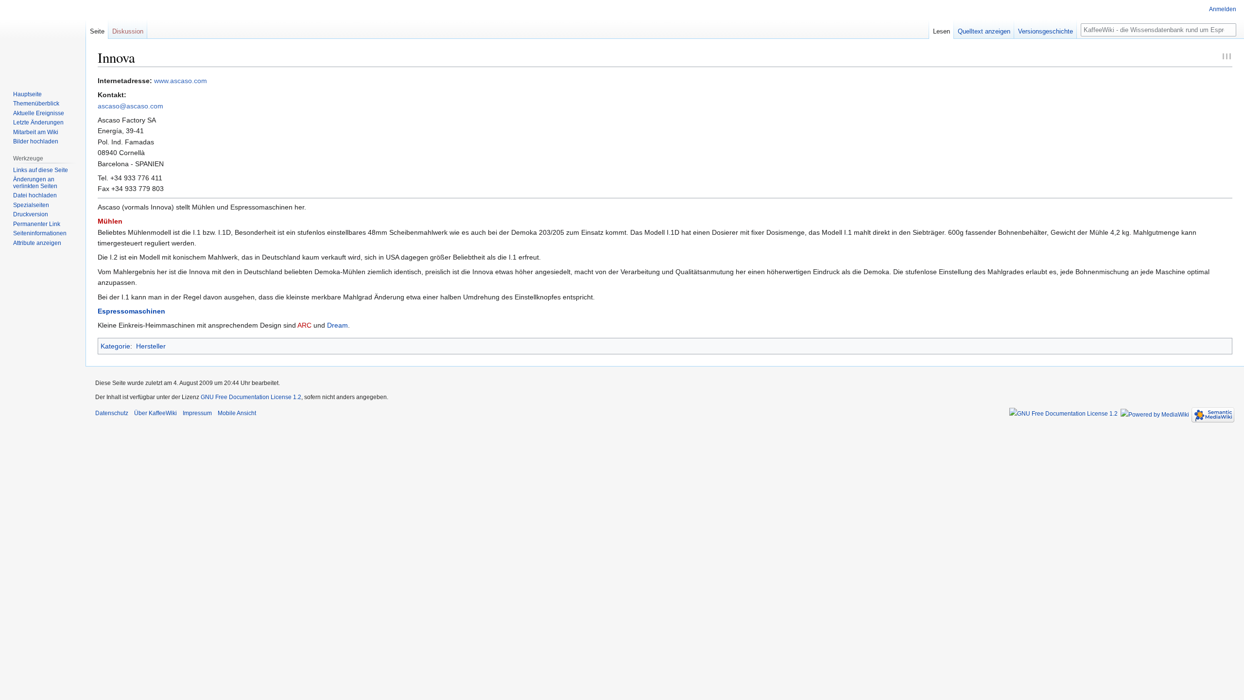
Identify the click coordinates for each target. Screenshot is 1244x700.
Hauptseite (27, 94)
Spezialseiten (31, 205)
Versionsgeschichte (1045, 31)
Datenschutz (111, 413)
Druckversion (30, 214)
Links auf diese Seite (40, 170)
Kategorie (115, 346)
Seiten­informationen (40, 233)
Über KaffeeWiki (155, 413)
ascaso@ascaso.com (130, 106)
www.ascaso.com (180, 81)
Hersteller (151, 346)
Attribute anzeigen (37, 243)
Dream (337, 325)
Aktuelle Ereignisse (38, 113)
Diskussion (127, 31)
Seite (97, 31)
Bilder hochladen (35, 141)
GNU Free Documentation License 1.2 (251, 397)
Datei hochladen (35, 195)
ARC (304, 325)
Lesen (941, 31)
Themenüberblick (36, 103)
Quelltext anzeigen (984, 31)
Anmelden (1222, 9)
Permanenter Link (36, 224)
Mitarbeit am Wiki (35, 132)
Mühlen (110, 221)
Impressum (197, 413)
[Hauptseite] (43, 39)
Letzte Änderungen (38, 122)
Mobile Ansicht (237, 413)
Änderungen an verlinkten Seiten (35, 183)
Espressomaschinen (131, 311)
